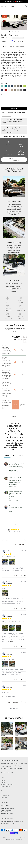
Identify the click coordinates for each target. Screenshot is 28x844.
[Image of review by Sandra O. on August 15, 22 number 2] (12, 664)
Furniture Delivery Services (7, 784)
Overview (4, 46)
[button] (14, 22)
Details (11, 46)
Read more (10, 641)
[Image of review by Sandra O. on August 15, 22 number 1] (5, 664)
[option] (14, 445)
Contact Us (3, 782)
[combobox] (20, 544)
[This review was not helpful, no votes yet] (24, 576)
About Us (3, 780)
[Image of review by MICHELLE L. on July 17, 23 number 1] (5, 593)
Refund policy (4, 797)
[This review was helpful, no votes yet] (21, 576)
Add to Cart (14, 102)
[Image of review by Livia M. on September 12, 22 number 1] (5, 628)
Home (2, 12)
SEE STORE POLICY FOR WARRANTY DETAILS (14, 136)
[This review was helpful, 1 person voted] (21, 647)
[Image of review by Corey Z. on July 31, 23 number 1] (5, 562)
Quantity (3, 94)
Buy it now (14, 108)
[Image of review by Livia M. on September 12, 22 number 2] (12, 628)
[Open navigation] (2, 6)
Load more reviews (14, 708)
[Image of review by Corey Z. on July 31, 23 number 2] (12, 562)
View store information (6, 115)
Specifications (20, 46)
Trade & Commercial (5, 786)
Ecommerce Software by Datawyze (15, 839)
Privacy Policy (4, 793)
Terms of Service (5, 795)
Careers (3, 791)
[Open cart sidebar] (26, 6)
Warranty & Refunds (6, 788)
